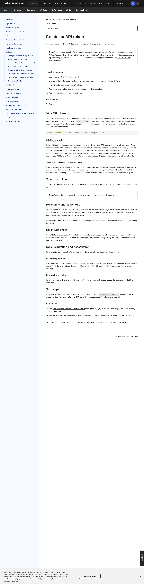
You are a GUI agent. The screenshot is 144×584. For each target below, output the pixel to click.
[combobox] (33, 3)
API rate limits (70, 237)
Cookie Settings (90, 576)
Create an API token (69, 19)
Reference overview (119, 322)
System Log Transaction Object (70, 315)
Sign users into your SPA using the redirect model (79, 297)
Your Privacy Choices (48, 576)
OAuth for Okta (121, 172)
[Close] (140, 576)
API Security (57, 19)
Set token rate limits (59, 240)
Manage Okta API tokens (61, 220)
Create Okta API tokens (60, 184)
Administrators (77, 156)
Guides (48, 19)
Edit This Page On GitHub (128, 336)
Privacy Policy (25, 576)
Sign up (120, 3)
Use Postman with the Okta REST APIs (69, 308)
